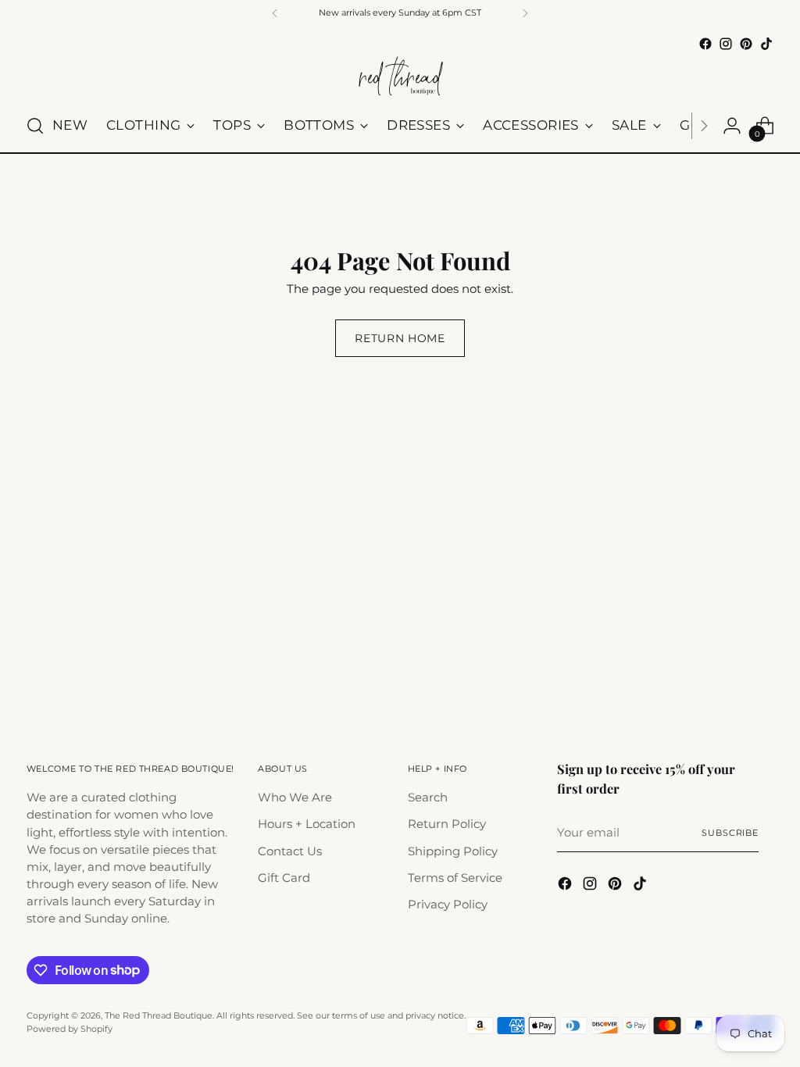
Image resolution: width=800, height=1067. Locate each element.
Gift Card (284, 878)
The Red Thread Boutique (158, 1015)
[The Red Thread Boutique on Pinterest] (746, 44)
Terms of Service (455, 878)
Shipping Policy (453, 851)
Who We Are (295, 797)
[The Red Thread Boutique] (400, 77)
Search (428, 797)
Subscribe (730, 832)
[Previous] (275, 13)
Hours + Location (306, 824)
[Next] (525, 13)
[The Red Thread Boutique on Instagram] (726, 44)
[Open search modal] (35, 125)
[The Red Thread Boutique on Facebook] (705, 44)
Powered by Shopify (69, 1028)
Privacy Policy (448, 904)
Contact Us (290, 851)
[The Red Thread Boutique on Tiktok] (766, 44)
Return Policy (447, 824)
